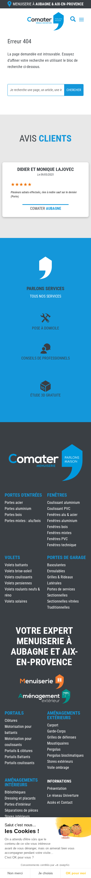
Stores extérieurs (60, 761)
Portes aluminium (18, 508)
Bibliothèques (15, 792)
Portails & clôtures (18, 751)
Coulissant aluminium (63, 502)
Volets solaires (16, 601)
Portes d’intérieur (18, 804)
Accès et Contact (60, 803)
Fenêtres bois (57, 527)
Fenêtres (57, 495)
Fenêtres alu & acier (62, 514)
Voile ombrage (58, 767)
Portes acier (14, 502)
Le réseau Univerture (63, 796)
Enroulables (56, 571)
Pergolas (53, 749)
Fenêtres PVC (57, 539)
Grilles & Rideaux (60, 577)
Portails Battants (17, 757)
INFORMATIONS (59, 781)
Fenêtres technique (61, 545)
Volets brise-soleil (18, 571)
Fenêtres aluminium (62, 521)
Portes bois (13, 514)
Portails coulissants (19, 763)
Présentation (56, 789)
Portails (14, 713)
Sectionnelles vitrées (63, 601)
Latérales (54, 583)
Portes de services (61, 589)
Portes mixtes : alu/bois (23, 521)
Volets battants (16, 565)
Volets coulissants (18, 577)
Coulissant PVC (58, 508)
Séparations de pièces (21, 810)
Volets (12, 557)
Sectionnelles (57, 595)
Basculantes (56, 565)
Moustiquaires (58, 743)
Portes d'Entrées (23, 495)
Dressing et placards (20, 798)
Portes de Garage (66, 557)
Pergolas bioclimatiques (65, 755)
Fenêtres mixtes (59, 533)
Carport (52, 725)
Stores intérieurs (17, 816)
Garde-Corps (56, 731)
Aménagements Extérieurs (63, 715)
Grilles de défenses (61, 737)
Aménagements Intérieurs (21, 782)
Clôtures (11, 720)
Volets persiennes (18, 583)
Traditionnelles (58, 607)
